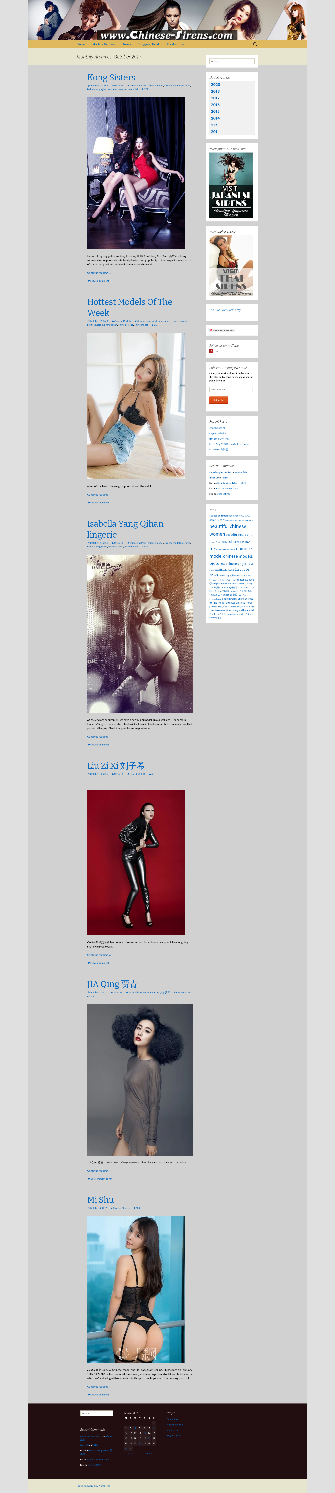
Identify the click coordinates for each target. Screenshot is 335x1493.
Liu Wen (233, 591)
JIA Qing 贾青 (112, 984)
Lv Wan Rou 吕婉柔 (227, 594)
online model (131, 89)
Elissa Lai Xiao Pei (227, 570)
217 (214, 125)
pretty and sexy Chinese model (223, 606)
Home (81, 44)
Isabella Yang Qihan (97, 89)
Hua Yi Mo (236, 580)
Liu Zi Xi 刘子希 (116, 766)
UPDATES (119, 85)
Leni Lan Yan (238, 583)
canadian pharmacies (220, 472)
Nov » (149, 1453)
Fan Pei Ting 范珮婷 (227, 575)
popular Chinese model (239, 602)
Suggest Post (148, 44)
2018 (215, 91)
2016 (215, 104)
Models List (173, 1430)
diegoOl (213, 477)
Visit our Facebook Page (225, 309)
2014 (215, 118)
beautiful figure (236, 535)
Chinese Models (122, 321)
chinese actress (138, 85)
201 (214, 131)
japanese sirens (224, 583)
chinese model (155, 85)
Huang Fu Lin (226, 580)
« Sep (130, 1453)
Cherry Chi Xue (222, 542)
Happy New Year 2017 (227, 488)
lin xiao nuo (243, 587)
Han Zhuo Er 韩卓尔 (219, 438)
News (127, 44)
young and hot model (243, 610)
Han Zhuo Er (241, 575)
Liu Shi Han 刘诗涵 (218, 449)
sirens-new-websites (220, 610)
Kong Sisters (111, 77)
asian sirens (217, 520)
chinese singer (236, 563)
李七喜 (218, 617)
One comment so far (101, 1178)
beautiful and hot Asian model (239, 520)
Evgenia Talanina (217, 433)
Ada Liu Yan (245, 516)
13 (144, 1433)
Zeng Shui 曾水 (217, 427)
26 (140, 1443)
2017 (215, 98)
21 (149, 1438)
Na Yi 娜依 (232, 598)
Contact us (175, 44)
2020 (215, 84)
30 (126, 1448)
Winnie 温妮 (241, 472)
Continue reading (99, 272)
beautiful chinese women (142, 992)
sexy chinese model (245, 606)
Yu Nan (224, 477)
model (225, 598)
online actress (115, 89)
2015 (215, 111)
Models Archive (104, 44)
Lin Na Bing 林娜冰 (229, 587)
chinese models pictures (177, 85)
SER (146, 89)
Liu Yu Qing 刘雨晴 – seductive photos (229, 444)
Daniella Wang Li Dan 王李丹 (231, 483)
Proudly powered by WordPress (93, 1485)
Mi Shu (100, 1200)
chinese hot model (227, 549)
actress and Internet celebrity (225, 515)
